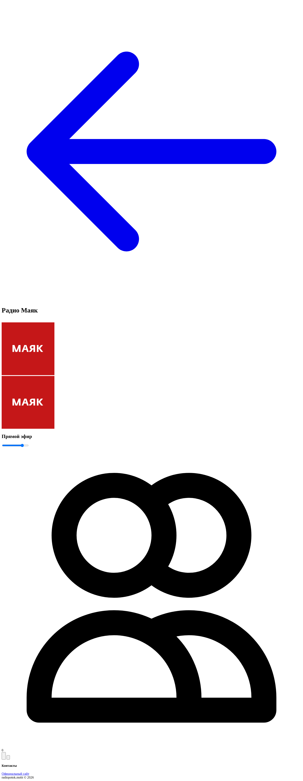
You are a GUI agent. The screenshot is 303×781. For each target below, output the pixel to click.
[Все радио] (151, 300)
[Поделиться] (8, 757)
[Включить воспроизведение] (4, 756)
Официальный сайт (15, 773)
